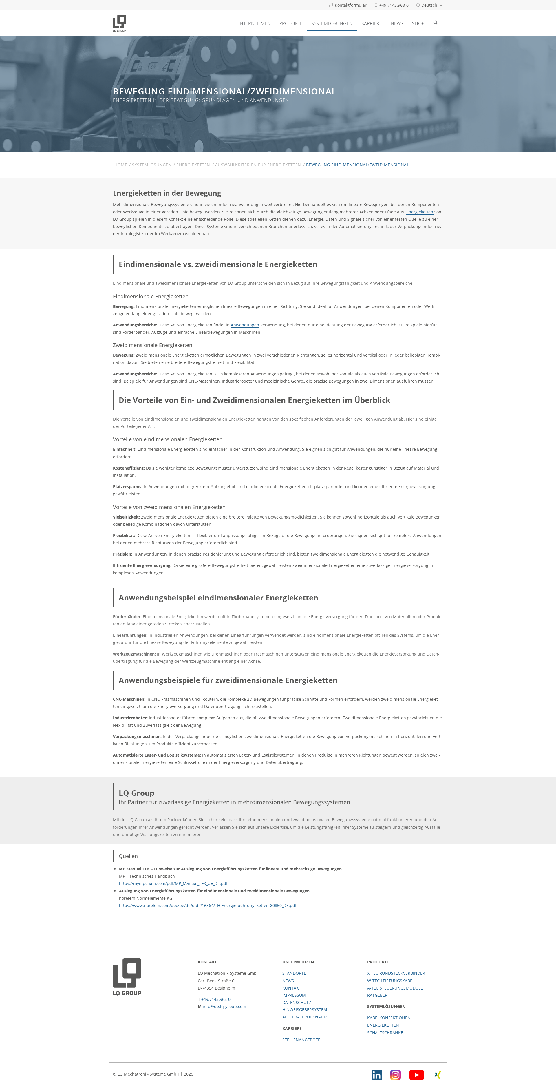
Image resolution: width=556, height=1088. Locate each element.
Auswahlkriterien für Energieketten (258, 164)
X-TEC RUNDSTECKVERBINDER (396, 973)
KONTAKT (291, 988)
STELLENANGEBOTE (301, 1040)
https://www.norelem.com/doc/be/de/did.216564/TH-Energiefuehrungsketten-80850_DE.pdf (208, 905)
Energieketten (193, 164)
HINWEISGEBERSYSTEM (304, 1009)
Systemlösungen (332, 23)
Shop (418, 23)
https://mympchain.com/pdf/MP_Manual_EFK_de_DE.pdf (173, 883)
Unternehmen (253, 23)
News (397, 23)
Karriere (371, 23)
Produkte (291, 23)
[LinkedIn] (377, 1074)
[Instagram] (395, 1074)
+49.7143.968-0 (216, 999)
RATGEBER (377, 995)
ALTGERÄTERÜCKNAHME (306, 1017)
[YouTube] (416, 1074)
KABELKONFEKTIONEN (389, 1018)
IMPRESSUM (294, 995)
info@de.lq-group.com (224, 1006)
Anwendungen (245, 325)
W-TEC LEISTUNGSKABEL (390, 980)
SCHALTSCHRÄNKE (385, 1032)
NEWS (288, 980)
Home (120, 164)
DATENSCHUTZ (296, 1002)
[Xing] (438, 1074)
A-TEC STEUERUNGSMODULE (395, 988)
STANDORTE (294, 973)
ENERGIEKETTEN (383, 1025)
